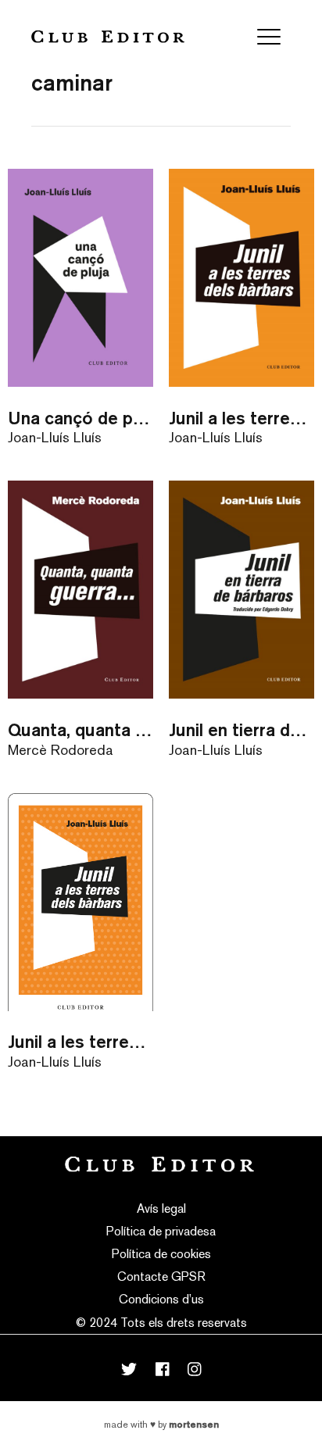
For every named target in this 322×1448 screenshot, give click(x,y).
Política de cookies (161, 1253)
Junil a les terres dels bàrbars (241, 417)
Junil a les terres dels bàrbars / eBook (80, 1041)
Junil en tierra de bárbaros (241, 729)
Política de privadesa (161, 1231)
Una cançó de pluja (80, 417)
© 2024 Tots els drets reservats (161, 1322)
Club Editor (107, 36)
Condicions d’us (161, 1299)
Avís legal (161, 1208)
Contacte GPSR (161, 1276)
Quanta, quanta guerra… (80, 729)
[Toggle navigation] (269, 36)
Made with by (161, 1424)
